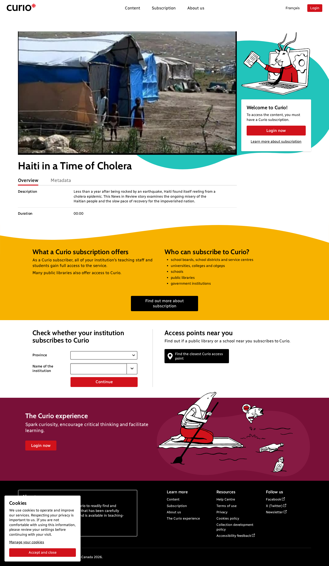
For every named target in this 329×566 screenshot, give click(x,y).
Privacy (221, 512)
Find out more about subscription (164, 303)
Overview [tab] (28, 180)
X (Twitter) (274, 506)
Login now (276, 130)
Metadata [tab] (61, 180)
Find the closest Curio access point (199, 356)
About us (174, 512)
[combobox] (98, 368)
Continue (104, 381)
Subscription (177, 506)
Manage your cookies (26, 542)
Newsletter (274, 512)
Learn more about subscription (276, 141)
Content (173, 499)
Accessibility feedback (233, 536)
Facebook (273, 499)
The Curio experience (183, 518)
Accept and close (43, 552)
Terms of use (226, 506)
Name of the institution (42, 368)
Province (39, 355)
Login (314, 8)
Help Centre (225, 499)
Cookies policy (227, 518)
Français (293, 8)
